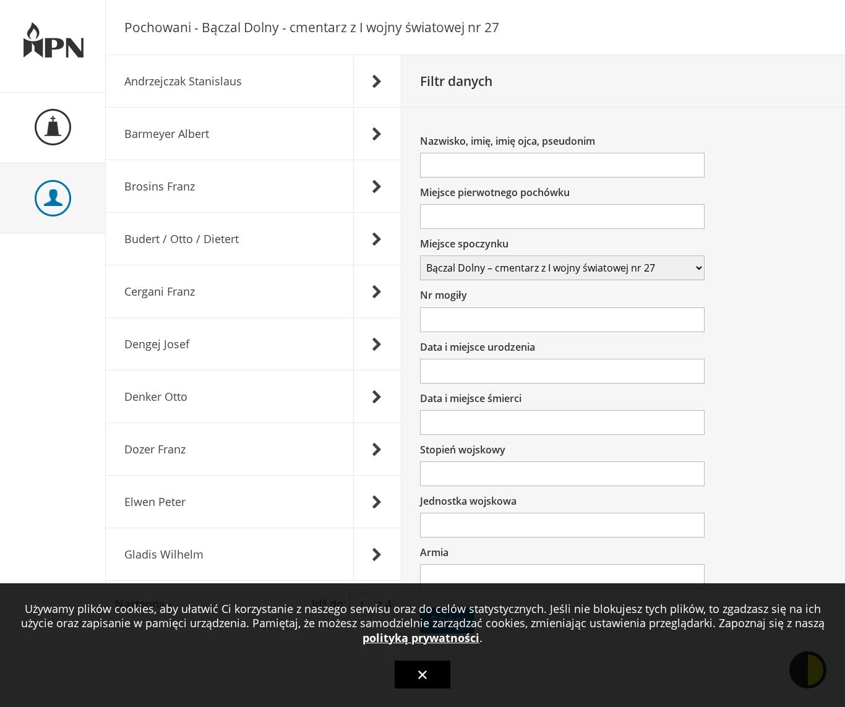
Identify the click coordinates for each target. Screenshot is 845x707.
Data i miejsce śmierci (470, 398)
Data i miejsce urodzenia (477, 347)
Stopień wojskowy (462, 449)
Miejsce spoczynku (464, 244)
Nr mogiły (443, 295)
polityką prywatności (420, 637)
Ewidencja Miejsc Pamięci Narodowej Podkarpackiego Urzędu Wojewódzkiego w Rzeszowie (52, 46)
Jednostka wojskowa (468, 501)
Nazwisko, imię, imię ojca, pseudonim (507, 141)
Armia (434, 552)
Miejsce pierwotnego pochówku (495, 192)
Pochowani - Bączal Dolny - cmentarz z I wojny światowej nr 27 (311, 27)
